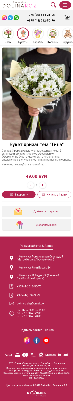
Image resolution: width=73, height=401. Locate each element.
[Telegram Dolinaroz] (10, 17)
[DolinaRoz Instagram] (27, 340)
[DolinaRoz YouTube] (46, 340)
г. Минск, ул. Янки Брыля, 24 (34, 267)
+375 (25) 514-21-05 (41, 14)
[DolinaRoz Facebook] (36, 340)
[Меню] (65, 5)
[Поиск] (54, 5)
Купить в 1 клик (57, 194)
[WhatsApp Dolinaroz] (16, 17)
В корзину (21, 194)
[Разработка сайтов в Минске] (36, 393)
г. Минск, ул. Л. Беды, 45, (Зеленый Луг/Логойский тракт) (38, 277)
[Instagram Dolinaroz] (4, 17)
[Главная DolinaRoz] (19, 5)
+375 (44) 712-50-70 (41, 20)
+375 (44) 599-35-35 (29, 295)
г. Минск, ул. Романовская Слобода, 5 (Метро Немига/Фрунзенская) (40, 258)
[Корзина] (67, 18)
